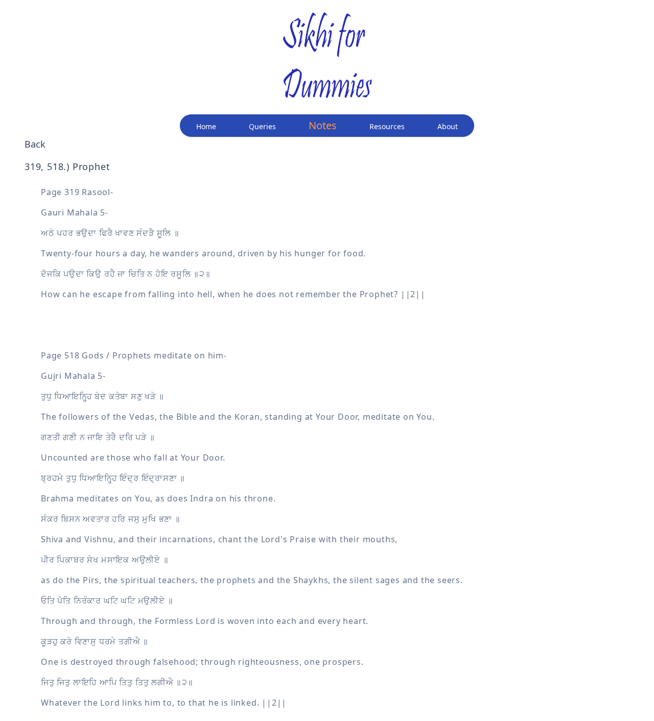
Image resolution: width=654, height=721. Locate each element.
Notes (323, 125)
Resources (387, 126)
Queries (262, 126)
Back (35, 144)
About (447, 126)
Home (206, 126)
